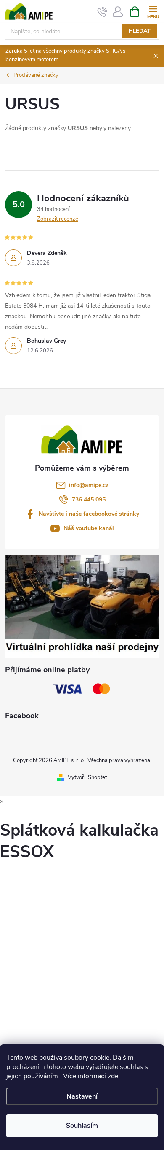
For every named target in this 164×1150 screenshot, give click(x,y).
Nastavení (82, 1096)
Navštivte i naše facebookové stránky (89, 514)
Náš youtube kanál (88, 528)
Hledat (140, 31)
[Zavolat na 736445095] (102, 11)
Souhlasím (82, 1125)
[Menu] (153, 11)
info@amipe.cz (88, 485)
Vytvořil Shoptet (87, 777)
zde (113, 1076)
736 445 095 (89, 499)
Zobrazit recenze (57, 219)
